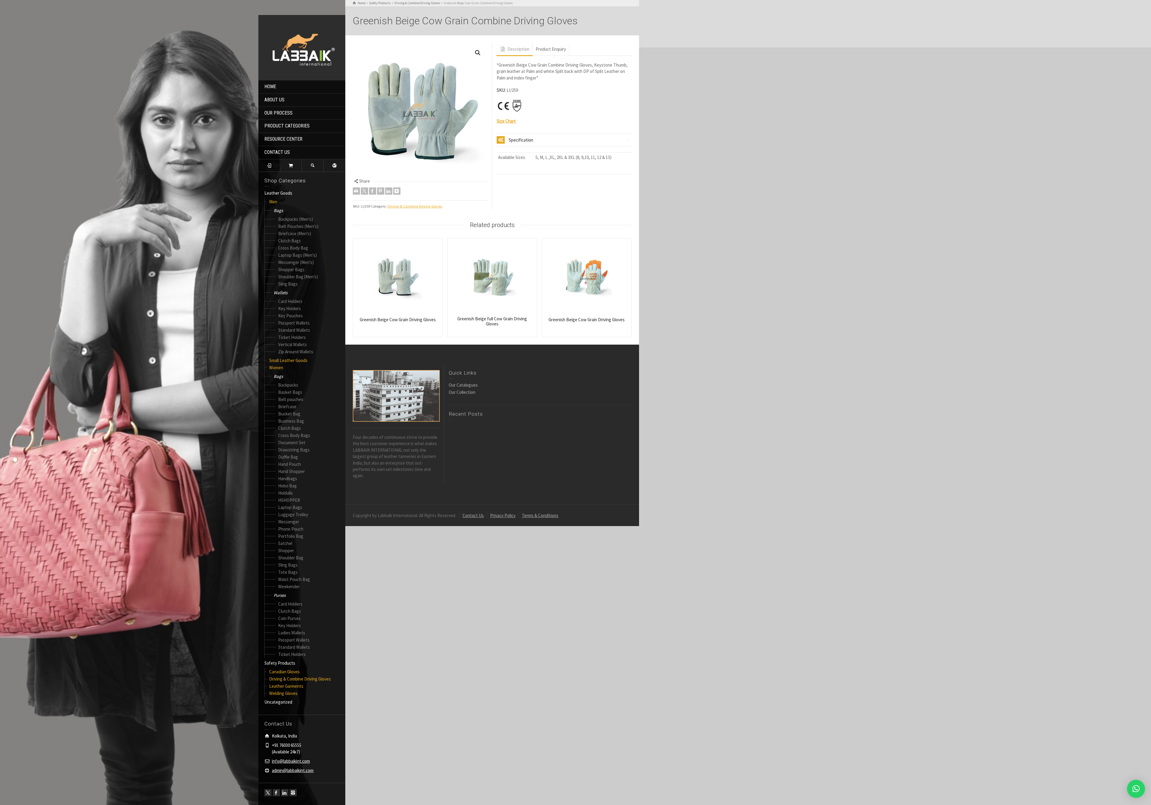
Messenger (288, 522)
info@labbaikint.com (291, 761)
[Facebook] (276, 792)
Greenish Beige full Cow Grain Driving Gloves (492, 321)
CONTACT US (277, 152)
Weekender (289, 586)
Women (276, 367)
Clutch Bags (289, 241)
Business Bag (291, 421)
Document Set (291, 442)
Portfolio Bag (290, 536)
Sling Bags (288, 284)
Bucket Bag (289, 414)
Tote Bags (288, 572)
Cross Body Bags (294, 435)
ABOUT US (274, 100)
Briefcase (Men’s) (294, 233)
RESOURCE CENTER (283, 139)
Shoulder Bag (290, 558)
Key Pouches (290, 316)
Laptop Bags (290, 507)
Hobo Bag (287, 486)
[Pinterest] (380, 191)
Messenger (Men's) (296, 262)
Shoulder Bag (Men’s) (298, 277)
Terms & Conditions (540, 515)
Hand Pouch (289, 464)
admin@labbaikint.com (293, 770)
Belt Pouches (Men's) (298, 226)
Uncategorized (278, 702)
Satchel (285, 543)
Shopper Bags (291, 269)
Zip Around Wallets (295, 352)
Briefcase (287, 406)
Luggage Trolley (293, 514)
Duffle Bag (288, 457)
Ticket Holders (292, 337)
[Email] (356, 191)
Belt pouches (290, 399)
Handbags (287, 478)
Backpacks (288, 385)
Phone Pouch (290, 529)
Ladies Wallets (291, 633)
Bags (278, 210)
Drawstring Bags (294, 450)
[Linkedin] (284, 792)
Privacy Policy (503, 515)
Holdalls (285, 493)
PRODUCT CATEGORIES (287, 126)
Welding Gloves (283, 693)
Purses (280, 595)
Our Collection (462, 392)
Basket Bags (290, 392)
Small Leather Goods (288, 360)
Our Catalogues (463, 385)
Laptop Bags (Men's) (297, 255)
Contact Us (473, 515)
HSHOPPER (289, 500)
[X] (268, 792)
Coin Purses (289, 618)
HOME (270, 86)
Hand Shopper (291, 471)
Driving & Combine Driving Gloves (300, 679)
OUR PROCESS (278, 113)
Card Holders (290, 301)
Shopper (286, 550)
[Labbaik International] (301, 47)
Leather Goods (278, 193)
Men (273, 202)
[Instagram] (293, 792)
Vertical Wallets (292, 344)
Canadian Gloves (284, 672)
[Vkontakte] (396, 191)
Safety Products (279, 663)
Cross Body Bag (293, 248)
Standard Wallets (294, 330)
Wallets (280, 292)
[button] (477, 52)
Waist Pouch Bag (294, 579)
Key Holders (289, 308)
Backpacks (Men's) (295, 219)
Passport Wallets (294, 323)
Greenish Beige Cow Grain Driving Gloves (398, 319)
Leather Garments (286, 686)
